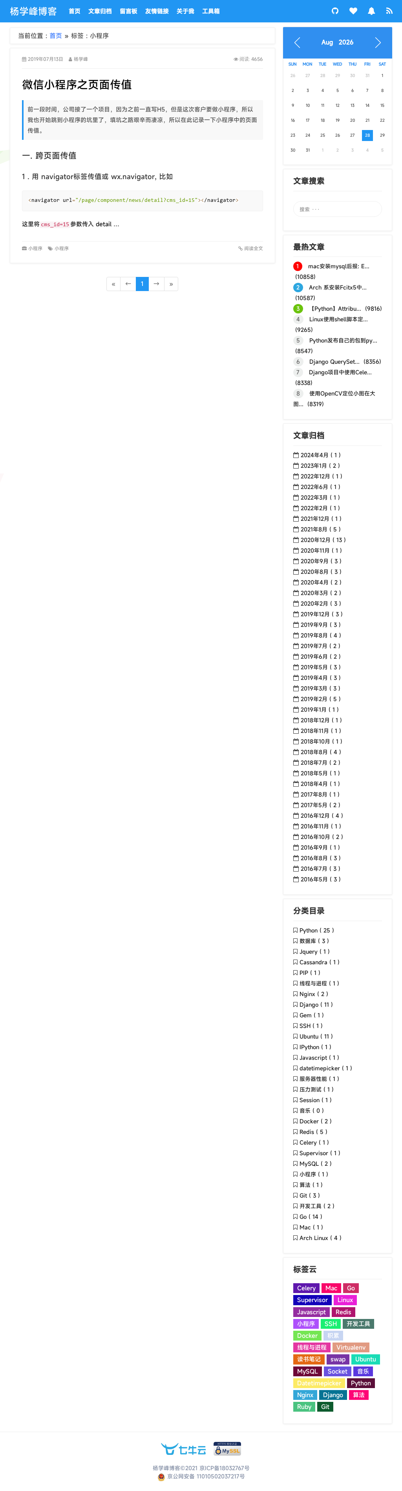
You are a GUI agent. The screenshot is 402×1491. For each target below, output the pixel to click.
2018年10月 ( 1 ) (321, 741)
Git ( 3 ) (310, 1195)
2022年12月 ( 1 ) (321, 476)
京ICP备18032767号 (224, 1468)
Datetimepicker (319, 1383)
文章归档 (100, 11)
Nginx (305, 1395)
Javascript (311, 1312)
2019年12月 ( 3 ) (322, 614)
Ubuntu (365, 1359)
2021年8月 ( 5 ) (321, 529)
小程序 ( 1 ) (314, 1174)
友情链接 (157, 11)
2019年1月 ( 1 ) (320, 709)
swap (338, 1359)
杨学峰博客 (33, 11)
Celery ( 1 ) (314, 1142)
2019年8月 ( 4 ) (321, 635)
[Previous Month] (297, 43)
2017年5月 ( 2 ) (320, 805)
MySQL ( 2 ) (316, 1163)
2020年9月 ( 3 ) (321, 561)
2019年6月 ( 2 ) (321, 656)
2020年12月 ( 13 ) (323, 540)
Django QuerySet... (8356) (338, 361)
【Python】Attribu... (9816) (339, 308)
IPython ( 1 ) (315, 1047)
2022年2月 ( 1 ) (320, 508)
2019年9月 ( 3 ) (321, 624)
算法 (359, 1395)
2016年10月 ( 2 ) (322, 837)
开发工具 (358, 1324)
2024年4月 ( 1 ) (321, 455)
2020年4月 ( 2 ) (321, 582)
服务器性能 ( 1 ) (319, 1079)
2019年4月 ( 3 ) (321, 677)
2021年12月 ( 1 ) (321, 518)
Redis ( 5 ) (313, 1132)
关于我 (185, 11)
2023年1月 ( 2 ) (320, 465)
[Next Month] (378, 43)
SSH (331, 1324)
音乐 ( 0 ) (312, 1110)
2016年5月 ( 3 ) (321, 879)
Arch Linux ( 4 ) (321, 1238)
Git (325, 1406)
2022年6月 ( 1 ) (320, 487)
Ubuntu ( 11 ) (316, 1036)
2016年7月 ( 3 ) (320, 868)
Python (361, 1383)
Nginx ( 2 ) (314, 994)
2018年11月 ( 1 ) (321, 731)
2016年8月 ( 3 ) (321, 858)
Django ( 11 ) (316, 1004)
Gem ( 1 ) (312, 1015)
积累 (333, 1335)
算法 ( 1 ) (311, 1185)
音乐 (363, 1371)
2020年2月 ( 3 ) (321, 603)
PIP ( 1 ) (310, 972)
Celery (306, 1288)
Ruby (304, 1406)
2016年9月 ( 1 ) (320, 847)
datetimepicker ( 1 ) (326, 1068)
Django (333, 1395)
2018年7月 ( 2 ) (320, 762)
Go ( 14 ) (311, 1216)
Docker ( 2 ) (316, 1121)
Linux (345, 1300)
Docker (307, 1335)
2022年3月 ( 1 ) (320, 497)
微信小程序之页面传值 (77, 84)
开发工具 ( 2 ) (317, 1206)
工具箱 (211, 11)
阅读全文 (253, 248)
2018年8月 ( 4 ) (321, 752)
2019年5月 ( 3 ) (321, 667)
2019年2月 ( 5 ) (321, 699)
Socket (337, 1371)
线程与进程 (312, 1347)
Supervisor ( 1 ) (320, 1153)
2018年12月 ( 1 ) (321, 720)
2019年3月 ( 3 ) (320, 688)
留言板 (128, 11)
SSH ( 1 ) (311, 1025)
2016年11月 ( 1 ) (321, 826)
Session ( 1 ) (316, 1100)
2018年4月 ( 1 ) (320, 784)
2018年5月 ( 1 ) (320, 773)
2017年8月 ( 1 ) (320, 794)
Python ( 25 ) (317, 930)
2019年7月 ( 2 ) (320, 646)
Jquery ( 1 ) (315, 951)
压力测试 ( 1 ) (317, 1089)
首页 (74, 11)
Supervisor (312, 1300)
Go (351, 1288)
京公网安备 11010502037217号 (205, 1476)
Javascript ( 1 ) (319, 1057)
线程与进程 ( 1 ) (319, 983)
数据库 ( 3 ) (314, 941)
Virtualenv (350, 1347)
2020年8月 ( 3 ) (321, 571)
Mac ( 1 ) (311, 1227)
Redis (343, 1312)
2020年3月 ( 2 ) (321, 593)
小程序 (36, 248)
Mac (331, 1288)
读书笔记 (309, 1359)
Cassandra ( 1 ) (320, 962)
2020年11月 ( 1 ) (321, 550)
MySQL (307, 1371)
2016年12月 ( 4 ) (322, 815)
